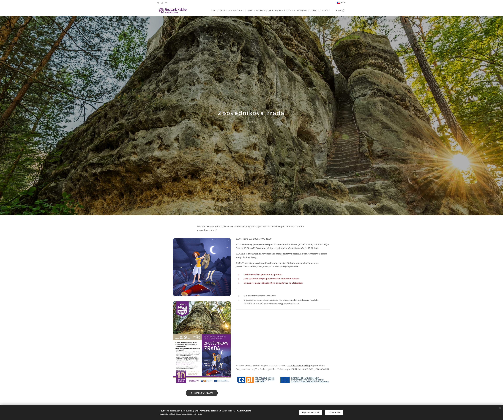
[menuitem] (215, 10)
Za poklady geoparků (298, 365)
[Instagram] (162, 2)
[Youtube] (166, 2)
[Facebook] (158, 2)
